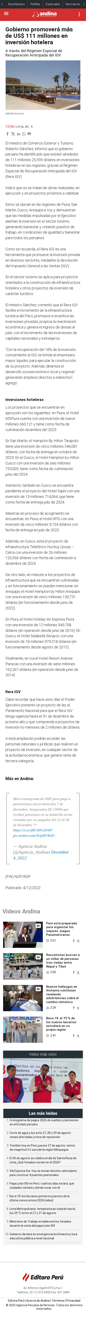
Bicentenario (16, 4)
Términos (58, 1300)
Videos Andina (21, 911)
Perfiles (35, 4)
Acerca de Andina (38, 1300)
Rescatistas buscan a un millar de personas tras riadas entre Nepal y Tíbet (63, 960)
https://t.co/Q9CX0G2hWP (32, 830)
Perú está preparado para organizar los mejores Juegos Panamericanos (61, 929)
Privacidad (73, 1300)
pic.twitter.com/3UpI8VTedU (34, 836)
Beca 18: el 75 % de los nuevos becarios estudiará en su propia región (61, 1024)
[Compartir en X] (78, 940)
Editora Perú (16, 1300)
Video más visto (43, 1054)
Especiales (53, 4)
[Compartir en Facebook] (74, 940)
